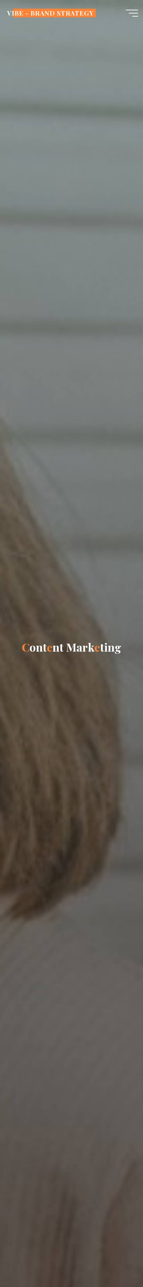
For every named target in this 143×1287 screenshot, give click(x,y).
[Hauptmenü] (132, 13)
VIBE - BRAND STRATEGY (50, 13)
